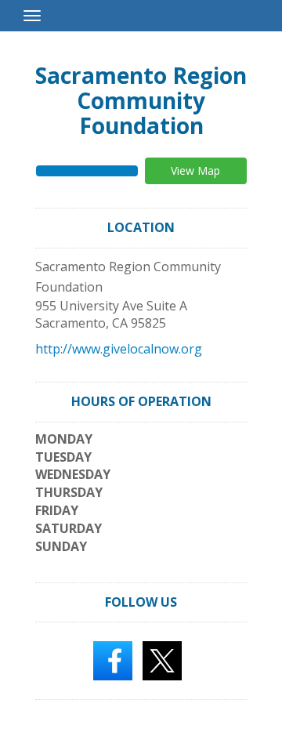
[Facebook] (112, 660)
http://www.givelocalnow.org (118, 348)
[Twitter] (162, 660)
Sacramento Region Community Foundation (141, 100)
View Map (195, 170)
